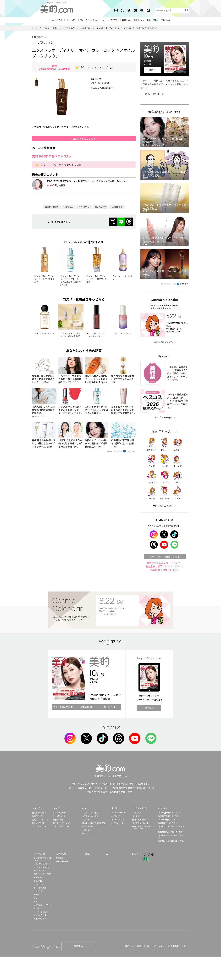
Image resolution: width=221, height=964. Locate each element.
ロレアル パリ (44, 42)
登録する (78, 945)
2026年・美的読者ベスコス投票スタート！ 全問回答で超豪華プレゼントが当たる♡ (177, 401)
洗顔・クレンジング (40, 819)
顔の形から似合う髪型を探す (93, 823)
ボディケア (136, 812)
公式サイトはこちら (83, 138)
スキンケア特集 (38, 823)
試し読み (108, 707)
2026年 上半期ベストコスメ (169, 812)
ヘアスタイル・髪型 (90, 816)
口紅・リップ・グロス (42, 874)
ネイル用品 (38, 880)
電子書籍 (149, 708)
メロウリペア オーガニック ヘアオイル (96, 334)
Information (159, 946)
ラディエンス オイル (121, 333)
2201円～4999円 (51, 207)
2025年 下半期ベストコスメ (169, 816)
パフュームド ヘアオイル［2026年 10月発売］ (70, 334)
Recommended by (115, 451)
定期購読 (85, 707)
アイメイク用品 (40, 870)
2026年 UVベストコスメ (167, 823)
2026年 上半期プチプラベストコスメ (172, 827)
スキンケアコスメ (41, 863)
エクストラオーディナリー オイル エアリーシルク (96, 279)
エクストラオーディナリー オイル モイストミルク (44, 279)
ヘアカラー (86, 819)
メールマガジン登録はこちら (164, 556)
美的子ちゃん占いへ (163, 505)
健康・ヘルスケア (139, 819)
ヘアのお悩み (87, 826)
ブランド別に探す (41, 915)
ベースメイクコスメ (42, 867)
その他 (36, 908)
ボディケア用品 (40, 887)
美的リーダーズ (62, 861)
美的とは (129, 946)
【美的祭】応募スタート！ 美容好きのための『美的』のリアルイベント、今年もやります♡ (177, 373)
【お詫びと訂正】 (154, 93)
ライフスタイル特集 (140, 823)
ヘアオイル (85, 28)
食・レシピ (136, 816)
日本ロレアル (39, 37)
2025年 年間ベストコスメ (168, 819)
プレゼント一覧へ (163, 417)
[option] (36, 82)
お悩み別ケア (37, 816)
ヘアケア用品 (68, 28)
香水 (35, 901)
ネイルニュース (117, 823)
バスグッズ (38, 891)
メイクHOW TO (59, 812)
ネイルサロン (116, 816)
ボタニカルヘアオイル (44, 333)
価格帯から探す (40, 918)
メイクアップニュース (62, 826)
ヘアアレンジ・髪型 (90, 812)
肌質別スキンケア (39, 812)
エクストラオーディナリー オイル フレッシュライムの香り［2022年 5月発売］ (70, 280)
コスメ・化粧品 (50, 28)
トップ (34, 28)
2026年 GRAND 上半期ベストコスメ (171, 836)
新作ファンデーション (62, 823)
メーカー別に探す (41, 911)
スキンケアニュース (40, 826)
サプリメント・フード (42, 905)
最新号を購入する (61, 707)
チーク (36, 894)
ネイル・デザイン (118, 812)
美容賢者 (59, 858)
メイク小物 (38, 877)
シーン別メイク (59, 816)
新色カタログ (58, 819)
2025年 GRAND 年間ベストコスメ (171, 841)
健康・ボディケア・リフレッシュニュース (143, 827)
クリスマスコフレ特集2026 (42, 859)
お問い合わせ (143, 946)
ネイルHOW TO (117, 819)
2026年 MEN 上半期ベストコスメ (171, 832)
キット (36, 898)
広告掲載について (177, 946)
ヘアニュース (87, 833)
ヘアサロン (86, 829)
